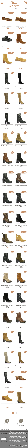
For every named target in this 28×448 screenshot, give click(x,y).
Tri (15, 8)
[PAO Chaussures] (14, 2)
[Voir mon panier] (25, 2)
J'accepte (3, 438)
